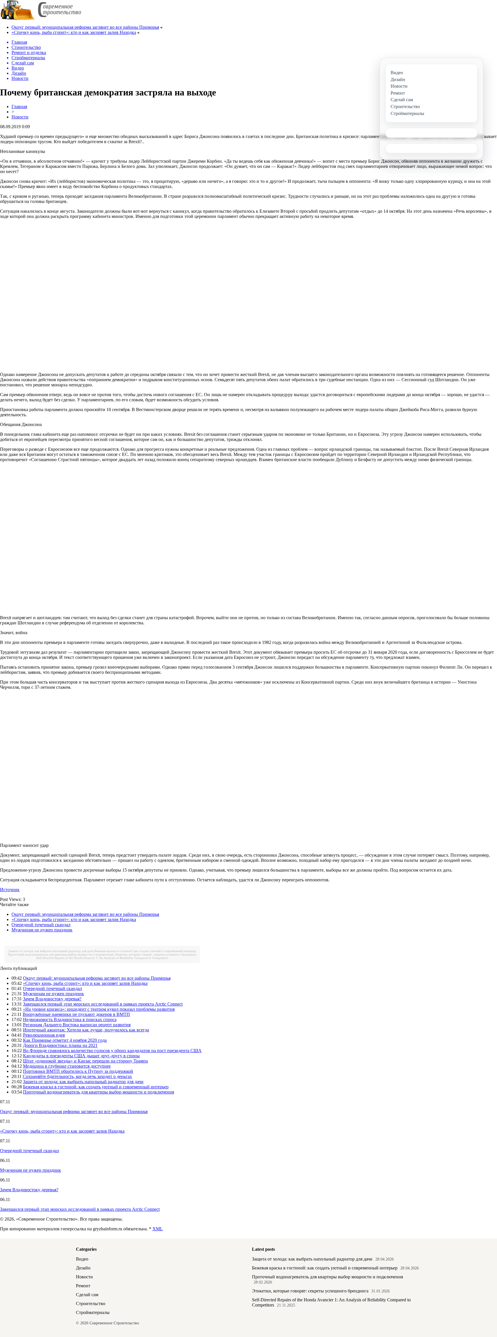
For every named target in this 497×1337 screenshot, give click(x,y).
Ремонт (83, 1285)
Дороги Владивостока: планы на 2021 (60, 1045)
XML (157, 1228)
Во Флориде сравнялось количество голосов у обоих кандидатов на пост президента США (112, 1050)
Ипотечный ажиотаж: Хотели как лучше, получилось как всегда (86, 1029)
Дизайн (83, 1267)
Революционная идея (44, 1035)
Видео (82, 1259)
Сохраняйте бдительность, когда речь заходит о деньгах (77, 1076)
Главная (19, 106)
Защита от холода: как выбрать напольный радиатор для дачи (51, 951)
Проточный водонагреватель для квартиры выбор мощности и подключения (61, 954)
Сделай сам (87, 1294)
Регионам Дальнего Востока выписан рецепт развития (77, 1024)
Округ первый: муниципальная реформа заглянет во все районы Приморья (85, 27)
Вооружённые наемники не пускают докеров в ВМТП (76, 1014)
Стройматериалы (93, 1312)
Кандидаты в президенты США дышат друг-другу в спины (81, 1055)
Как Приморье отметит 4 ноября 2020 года (65, 1040)
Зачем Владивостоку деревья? (52, 998)
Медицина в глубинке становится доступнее (67, 1066)
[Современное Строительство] (40, 18)
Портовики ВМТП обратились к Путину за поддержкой (78, 1071)
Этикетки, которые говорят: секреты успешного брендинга (155, 954)
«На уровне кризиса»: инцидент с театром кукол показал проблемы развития (99, 1009)
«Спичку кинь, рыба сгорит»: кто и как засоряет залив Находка (74, 32)
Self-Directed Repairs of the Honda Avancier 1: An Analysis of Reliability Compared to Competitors (102, 958)
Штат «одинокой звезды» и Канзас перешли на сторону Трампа (85, 1060)
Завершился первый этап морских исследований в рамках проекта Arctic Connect (103, 1004)
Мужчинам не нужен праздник (42, 929)
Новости (20, 116)
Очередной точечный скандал (41, 924)
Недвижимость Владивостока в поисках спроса (69, 1019)
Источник (10, 889)
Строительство (90, 1303)
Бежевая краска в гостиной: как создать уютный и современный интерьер (145, 951)
